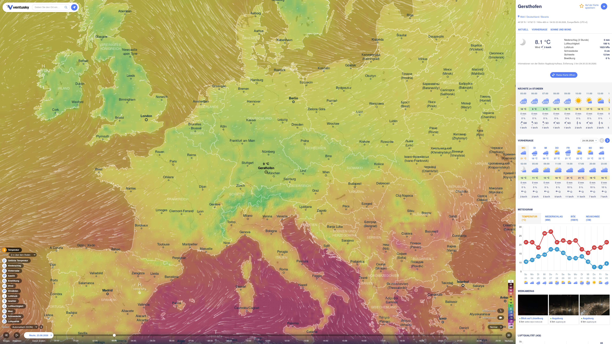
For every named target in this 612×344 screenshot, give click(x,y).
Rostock (280, 70)
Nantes (131, 188)
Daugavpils (436, 36)
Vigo (53, 265)
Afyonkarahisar (480, 314)
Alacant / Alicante (142, 318)
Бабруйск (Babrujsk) (466, 86)
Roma (283, 269)
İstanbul (463, 282)
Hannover (253, 101)
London (146, 116)
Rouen (159, 152)
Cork (55, 110)
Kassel (251, 120)
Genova (245, 232)
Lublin (393, 121)
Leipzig (283, 120)
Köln (223, 127)
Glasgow (101, 37)
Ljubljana (305, 207)
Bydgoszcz (344, 88)
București (431, 231)
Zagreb (321, 211)
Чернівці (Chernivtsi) (430, 169)
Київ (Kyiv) (480, 133)
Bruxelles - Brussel (195, 126)
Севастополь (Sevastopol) (512, 227)
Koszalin (324, 68)
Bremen (243, 89)
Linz (303, 171)
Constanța (459, 236)
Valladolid (96, 273)
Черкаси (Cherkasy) (496, 150)
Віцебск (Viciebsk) (476, 47)
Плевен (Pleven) (415, 245)
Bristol (119, 118)
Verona (267, 216)
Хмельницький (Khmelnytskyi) (441, 150)
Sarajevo (348, 240)
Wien (326, 172)
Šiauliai (402, 35)
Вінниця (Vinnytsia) (457, 153)
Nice (226, 243)
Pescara (302, 261)
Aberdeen (124, 11)
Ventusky (17, 7)
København (284, 40)
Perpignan (179, 258)
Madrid (107, 290)
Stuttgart (248, 163)
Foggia (317, 276)
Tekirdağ (447, 283)
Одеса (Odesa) (482, 198)
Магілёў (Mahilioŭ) (477, 72)
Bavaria (545, 16)
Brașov (426, 213)
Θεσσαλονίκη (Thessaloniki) (397, 286)
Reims (191, 155)
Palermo (293, 323)
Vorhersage (539, 29)
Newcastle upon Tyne (130, 52)
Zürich (240, 186)
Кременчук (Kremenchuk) (511, 156)
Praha (305, 141)
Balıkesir (451, 302)
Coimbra (56, 294)
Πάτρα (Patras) (384, 319)
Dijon (202, 187)
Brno (328, 156)
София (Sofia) (402, 256)
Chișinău (461, 192)
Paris (173, 161)
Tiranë (363, 278)
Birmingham (127, 99)
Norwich (161, 97)
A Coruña (56, 248)
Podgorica (357, 261)
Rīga (410, 15)
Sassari (241, 287)
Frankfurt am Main (242, 141)
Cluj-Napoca (404, 196)
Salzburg (290, 179)
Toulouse (163, 244)
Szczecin (306, 82)
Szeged (366, 204)
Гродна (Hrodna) (407, 76)
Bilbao (115, 249)
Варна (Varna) (451, 248)
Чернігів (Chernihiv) (488, 115)
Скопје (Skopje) (381, 266)
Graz (315, 191)
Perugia (282, 252)
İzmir (443, 319)
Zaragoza (138, 273)
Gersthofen (266, 168)
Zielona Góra (316, 109)
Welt (522, 16)
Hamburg (256, 80)
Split (327, 246)
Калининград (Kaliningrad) (371, 57)
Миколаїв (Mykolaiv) (496, 190)
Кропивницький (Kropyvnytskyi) (499, 165)
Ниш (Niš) (385, 247)
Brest (99, 169)
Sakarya (478, 286)
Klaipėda (378, 40)
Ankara (505, 298)
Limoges (162, 210)
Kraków (364, 142)
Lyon (200, 211)
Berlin (293, 98)
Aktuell (523, 29)
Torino (231, 222)
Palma (176, 303)
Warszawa (376, 104)
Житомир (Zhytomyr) (459, 136)
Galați (453, 216)
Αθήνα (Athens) (406, 323)
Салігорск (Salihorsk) (447, 92)
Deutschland (533, 16)
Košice (379, 164)
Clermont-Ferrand (181, 211)
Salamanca (86, 283)
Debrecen (383, 183)
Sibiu (410, 211)
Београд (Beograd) (370, 224)
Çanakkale (435, 295)
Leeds (131, 76)
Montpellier (189, 244)
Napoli (302, 285)
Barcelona (171, 277)
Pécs (346, 206)
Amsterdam (201, 101)
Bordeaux (141, 225)
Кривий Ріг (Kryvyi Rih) (511, 175)
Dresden (297, 125)
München (273, 173)
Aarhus (259, 31)
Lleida (154, 274)
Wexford (77, 102)
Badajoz (71, 313)
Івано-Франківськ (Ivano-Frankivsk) (416, 159)
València (143, 304)
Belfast (83, 61)
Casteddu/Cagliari (246, 308)
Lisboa (48, 315)
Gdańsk (350, 65)
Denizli (464, 328)
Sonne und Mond (560, 29)
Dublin (79, 84)
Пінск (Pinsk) (432, 104)
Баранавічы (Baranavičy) (431, 86)
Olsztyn (370, 76)
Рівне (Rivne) (433, 130)
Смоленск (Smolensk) (496, 55)
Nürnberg (268, 152)
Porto (54, 280)
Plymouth (102, 136)
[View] (533, 305)
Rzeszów (387, 142)
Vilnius (422, 59)
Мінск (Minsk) (447, 72)
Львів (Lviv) (409, 143)
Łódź (359, 112)
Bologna (271, 231)
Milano (247, 216)
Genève (214, 204)
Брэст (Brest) (405, 104)
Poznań (332, 101)
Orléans (168, 177)
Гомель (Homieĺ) (485, 98)
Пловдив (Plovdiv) (417, 264)
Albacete (127, 311)
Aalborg (255, 13)
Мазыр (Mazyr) (466, 105)
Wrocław (333, 124)
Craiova (406, 234)
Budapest (354, 184)
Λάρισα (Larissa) (391, 300)
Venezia (282, 216)
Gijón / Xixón (86, 245)
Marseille (206, 249)
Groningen (219, 86)
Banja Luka (335, 227)
